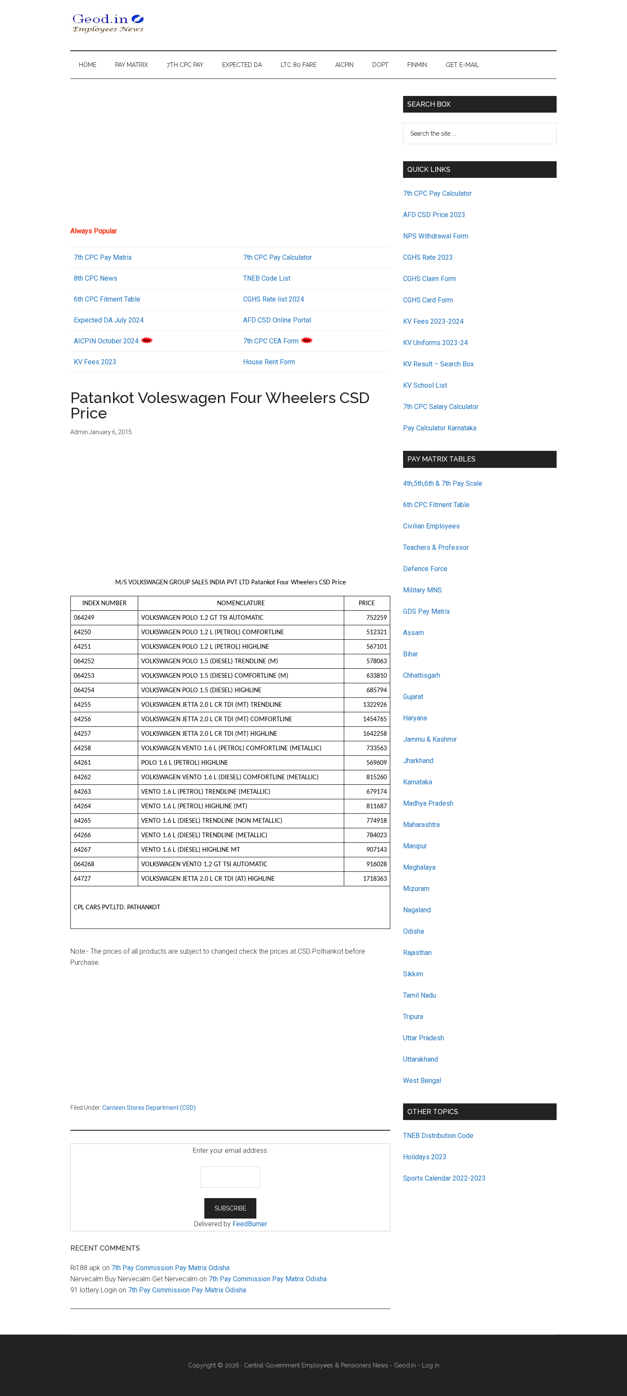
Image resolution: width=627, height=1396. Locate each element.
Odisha (413, 931)
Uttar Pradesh (423, 1038)
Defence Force (425, 569)
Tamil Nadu (419, 995)
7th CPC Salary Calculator (441, 407)
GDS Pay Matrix (426, 611)
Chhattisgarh (421, 675)
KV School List (425, 385)
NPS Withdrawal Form (435, 236)
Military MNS (422, 590)
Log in (430, 1365)
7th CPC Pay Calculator (277, 257)
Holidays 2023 (425, 1157)
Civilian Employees (431, 526)
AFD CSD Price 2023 (434, 215)
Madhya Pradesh (428, 803)
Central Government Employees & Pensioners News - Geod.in (330, 1365)
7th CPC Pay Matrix (103, 257)
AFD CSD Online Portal (277, 320)
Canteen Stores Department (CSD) (149, 1107)
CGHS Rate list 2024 (273, 299)
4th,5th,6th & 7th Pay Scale (442, 483)
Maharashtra (421, 825)
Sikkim (413, 974)
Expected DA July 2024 (109, 320)
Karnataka (417, 782)
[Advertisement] (230, 155)
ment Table (123, 299)
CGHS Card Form (428, 300)
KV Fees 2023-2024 (433, 321)
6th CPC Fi (89, 299)
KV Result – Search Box (438, 364)
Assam (413, 633)
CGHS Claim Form (429, 279)
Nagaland (417, 910)
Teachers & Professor (436, 547)
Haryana (415, 718)
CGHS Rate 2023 (428, 257)
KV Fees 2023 (95, 362)
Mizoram (416, 889)
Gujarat (413, 697)
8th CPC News (95, 278)
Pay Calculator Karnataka (439, 428)
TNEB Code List (266, 278)
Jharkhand (418, 761)
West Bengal (422, 1081)
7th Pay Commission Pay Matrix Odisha (170, 1268)
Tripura (413, 1017)
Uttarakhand (420, 1059)
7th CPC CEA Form (271, 341)
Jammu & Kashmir (430, 739)
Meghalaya (419, 867)
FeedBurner (249, 1224)
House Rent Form (269, 362)
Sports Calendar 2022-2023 (444, 1178)
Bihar (410, 654)
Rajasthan (417, 953)
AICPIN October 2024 (106, 341)
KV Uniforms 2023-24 (435, 343)
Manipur (415, 846)
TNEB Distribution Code (438, 1136)
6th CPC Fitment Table (436, 505)
